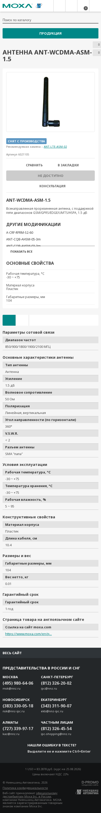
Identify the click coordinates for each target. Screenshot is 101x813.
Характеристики (9, 320)
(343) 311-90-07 (56, 706)
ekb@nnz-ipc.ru (52, 711)
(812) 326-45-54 (56, 728)
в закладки (68, 165)
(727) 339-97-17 (18, 728)
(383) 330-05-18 (18, 706)
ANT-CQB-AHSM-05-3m (23, 239)
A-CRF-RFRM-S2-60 (19, 232)
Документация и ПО (22, 320)
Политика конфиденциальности (25, 788)
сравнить (34, 165)
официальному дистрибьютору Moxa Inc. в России (30, 794)
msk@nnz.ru (11, 688)
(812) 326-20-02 (56, 683)
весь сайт (12, 653)
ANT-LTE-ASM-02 (55, 146)
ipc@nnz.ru (49, 688)
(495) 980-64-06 (18, 683)
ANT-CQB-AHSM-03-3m (23, 246)
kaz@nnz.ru (11, 734)
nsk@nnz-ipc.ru (14, 711)
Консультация (52, 186)
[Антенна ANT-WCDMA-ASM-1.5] (50, 102)
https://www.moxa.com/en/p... (28, 633)
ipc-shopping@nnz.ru (56, 734)
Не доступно (50, 175)
